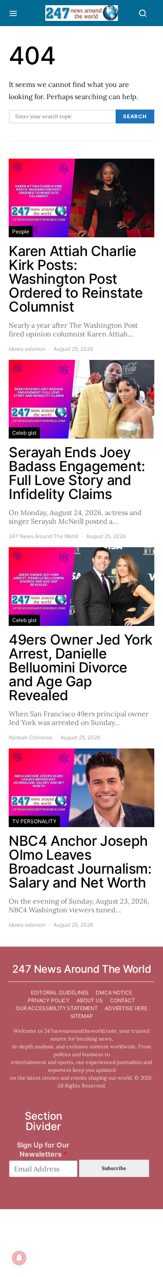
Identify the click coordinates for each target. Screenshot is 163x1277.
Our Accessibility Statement (57, 1008)
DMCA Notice (114, 992)
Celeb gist (24, 432)
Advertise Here (126, 1008)
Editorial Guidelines (60, 992)
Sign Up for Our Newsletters (43, 1149)
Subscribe (114, 1168)
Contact (122, 1000)
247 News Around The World (43, 536)
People (20, 231)
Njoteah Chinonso (30, 737)
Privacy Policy (49, 1000)
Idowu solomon (27, 349)
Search (135, 116)
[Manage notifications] (19, 1258)
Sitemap (81, 1016)
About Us (90, 1000)
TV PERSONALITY (34, 821)
